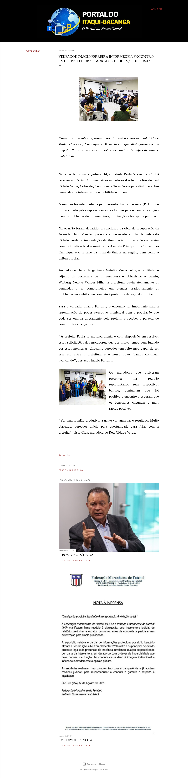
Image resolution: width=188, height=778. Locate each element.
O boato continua (76, 555)
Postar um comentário (71, 470)
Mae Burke (103, 769)
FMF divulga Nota (75, 740)
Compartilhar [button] (33, 51)
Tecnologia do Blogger (96, 764)
